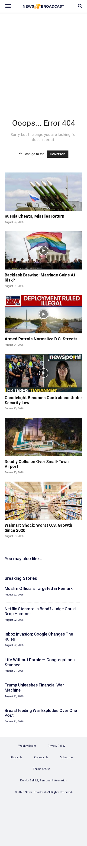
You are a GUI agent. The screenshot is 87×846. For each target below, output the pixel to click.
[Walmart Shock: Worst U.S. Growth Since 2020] (43, 501)
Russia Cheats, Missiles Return (34, 216)
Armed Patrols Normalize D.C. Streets (41, 338)
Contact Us (41, 757)
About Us (16, 757)
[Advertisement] (43, 58)
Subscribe (66, 757)
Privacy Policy (56, 746)
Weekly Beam (27, 746)
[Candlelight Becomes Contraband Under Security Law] (43, 373)
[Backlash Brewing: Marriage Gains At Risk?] (43, 250)
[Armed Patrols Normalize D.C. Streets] (43, 314)
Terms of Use (41, 769)
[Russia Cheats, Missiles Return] (43, 191)
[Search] (80, 6)
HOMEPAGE (57, 154)
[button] (7, 6)
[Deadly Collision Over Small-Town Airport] (43, 437)
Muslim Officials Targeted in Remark (39, 588)
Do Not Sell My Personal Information (43, 780)
